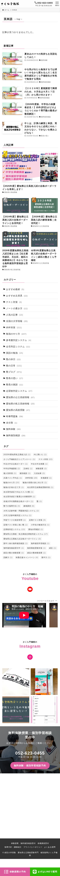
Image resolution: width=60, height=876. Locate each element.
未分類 (11, 423)
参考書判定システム (18, 340)
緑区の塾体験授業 (36, 553)
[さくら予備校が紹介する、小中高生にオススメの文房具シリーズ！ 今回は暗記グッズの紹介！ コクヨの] (44, 681)
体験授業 (41, 469)
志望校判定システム (19, 391)
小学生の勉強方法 (40, 525)
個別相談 (25, 473)
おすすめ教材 (15, 289)
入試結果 (39, 473)
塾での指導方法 (11, 506)
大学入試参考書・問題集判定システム (21, 511)
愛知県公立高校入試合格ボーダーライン (22, 539)
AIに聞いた (40, 455)
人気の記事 (14, 315)
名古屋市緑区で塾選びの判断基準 (19, 497)
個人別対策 (9, 473)
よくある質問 (49, 847)
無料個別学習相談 (40, 543)
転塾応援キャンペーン (27, 557)
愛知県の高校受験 (18, 410)
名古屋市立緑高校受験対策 (40, 487)
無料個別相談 (15, 435)
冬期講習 (46, 478)
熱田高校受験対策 (36, 548)
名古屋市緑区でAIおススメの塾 (18, 492)
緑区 (52, 548)
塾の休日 (13, 359)
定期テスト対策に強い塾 (15, 525)
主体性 (27, 469)
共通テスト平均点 (12, 478)
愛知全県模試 (35, 529)
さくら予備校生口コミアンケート (19, 459)
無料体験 (13, 429)
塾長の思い (14, 378)
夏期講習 (28, 506)
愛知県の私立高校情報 (20, 404)
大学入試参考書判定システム (17, 515)
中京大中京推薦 (39, 464)
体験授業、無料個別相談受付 (23, 843)
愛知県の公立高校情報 (20, 397)
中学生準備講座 (11, 469)
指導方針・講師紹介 (13, 847)
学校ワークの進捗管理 (14, 520)
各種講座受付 (43, 843)
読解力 (8, 557)
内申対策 (14, 327)
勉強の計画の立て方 (13, 487)
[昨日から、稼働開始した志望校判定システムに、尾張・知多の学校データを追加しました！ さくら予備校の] (44, 709)
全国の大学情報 (17, 321)
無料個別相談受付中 (13, 548)
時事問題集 (14, 416)
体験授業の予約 (18, 872)
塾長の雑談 (14, 384)
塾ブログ (14, 372)
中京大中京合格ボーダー (15, 464)
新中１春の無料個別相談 (15, 543)
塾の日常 (14, 366)
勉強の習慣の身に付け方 (35, 483)
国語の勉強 (14, 353)
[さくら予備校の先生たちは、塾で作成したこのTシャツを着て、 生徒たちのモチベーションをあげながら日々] (15, 681)
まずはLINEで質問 (47, 872)
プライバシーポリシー (32, 847)
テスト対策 (14, 302)
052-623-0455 (30, 753)
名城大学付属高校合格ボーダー (18, 501)
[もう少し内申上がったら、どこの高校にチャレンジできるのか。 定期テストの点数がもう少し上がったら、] (15, 709)
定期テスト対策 (37, 520)
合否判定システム (18, 346)
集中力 (46, 557)
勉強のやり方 (16, 334)
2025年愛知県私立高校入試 (16, 455)
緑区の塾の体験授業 (13, 553)
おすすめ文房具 (17, 296)
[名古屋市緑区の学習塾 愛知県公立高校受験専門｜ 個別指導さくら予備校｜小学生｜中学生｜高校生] (10, 4)
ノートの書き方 (17, 308)
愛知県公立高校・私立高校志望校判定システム (25, 534)
